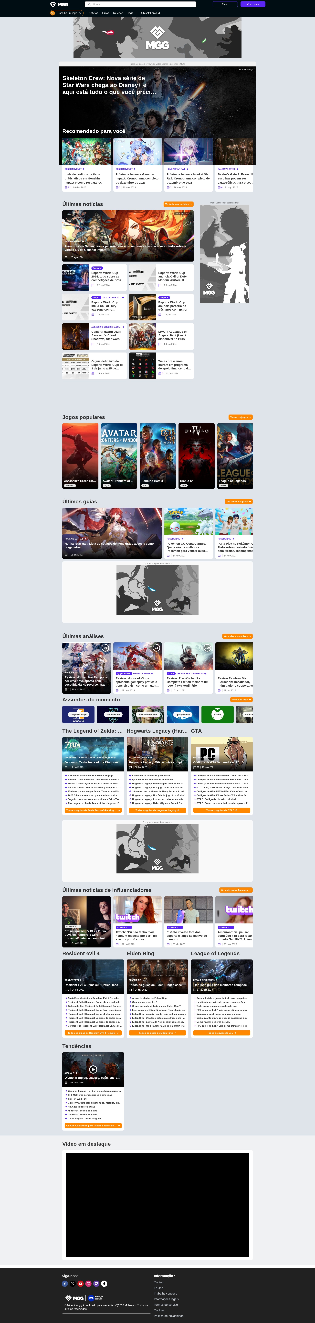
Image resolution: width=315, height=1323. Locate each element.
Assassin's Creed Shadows (105, 327)
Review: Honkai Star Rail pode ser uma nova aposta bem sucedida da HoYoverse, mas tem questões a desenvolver (86, 683)
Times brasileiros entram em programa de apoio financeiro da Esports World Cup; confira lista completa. (174, 368)
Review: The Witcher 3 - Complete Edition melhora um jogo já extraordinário (188, 682)
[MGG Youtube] (80, 1284)
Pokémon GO (173, 539)
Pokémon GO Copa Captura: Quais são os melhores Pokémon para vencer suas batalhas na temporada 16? (187, 549)
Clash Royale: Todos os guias (85, 1118)
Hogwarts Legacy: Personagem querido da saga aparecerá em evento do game (176, 783)
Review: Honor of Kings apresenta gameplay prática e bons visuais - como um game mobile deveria (137, 684)
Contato (159, 1282)
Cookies (159, 1310)
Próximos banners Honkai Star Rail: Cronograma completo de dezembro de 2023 (188, 178)
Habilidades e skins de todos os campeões (221, 1002)
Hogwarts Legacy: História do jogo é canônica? (159, 795)
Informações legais (166, 1299)
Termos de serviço (166, 1304)
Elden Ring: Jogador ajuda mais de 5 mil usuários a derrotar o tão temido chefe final (179, 1014)
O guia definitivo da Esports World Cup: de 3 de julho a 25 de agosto (107, 367)
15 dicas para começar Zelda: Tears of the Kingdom (97, 791)
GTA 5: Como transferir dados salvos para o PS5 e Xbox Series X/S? (234, 803)
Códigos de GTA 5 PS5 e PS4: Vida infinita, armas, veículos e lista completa (239, 791)
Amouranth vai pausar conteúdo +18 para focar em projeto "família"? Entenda (237, 936)
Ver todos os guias (237, 501)
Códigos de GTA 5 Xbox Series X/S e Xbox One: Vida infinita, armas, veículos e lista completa (249, 795)
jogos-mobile (124, 673)
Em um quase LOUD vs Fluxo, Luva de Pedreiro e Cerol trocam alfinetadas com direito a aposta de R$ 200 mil (86, 937)
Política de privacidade (169, 1316)
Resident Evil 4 (73, 980)
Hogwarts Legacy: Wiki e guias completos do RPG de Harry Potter (175, 762)
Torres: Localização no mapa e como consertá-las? (96, 783)
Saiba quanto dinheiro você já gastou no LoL (222, 1018)
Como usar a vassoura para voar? (151, 775)
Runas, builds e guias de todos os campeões (222, 998)
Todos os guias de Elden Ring (156, 1033)
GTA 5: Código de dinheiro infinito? (216, 799)
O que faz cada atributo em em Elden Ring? (156, 1006)
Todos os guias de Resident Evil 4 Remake (92, 1033)
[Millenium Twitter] (73, 1284)
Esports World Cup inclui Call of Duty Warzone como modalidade (104, 308)
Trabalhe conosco (165, 1293)
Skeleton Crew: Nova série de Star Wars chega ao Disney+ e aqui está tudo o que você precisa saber (109, 88)
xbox (171, 673)
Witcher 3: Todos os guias (82, 1114)
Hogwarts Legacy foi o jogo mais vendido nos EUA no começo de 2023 (172, 787)
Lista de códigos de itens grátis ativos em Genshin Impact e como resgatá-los (83, 178)
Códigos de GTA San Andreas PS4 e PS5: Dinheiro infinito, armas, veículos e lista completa (247, 779)
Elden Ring (135, 980)
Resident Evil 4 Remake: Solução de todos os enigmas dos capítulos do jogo (111, 1022)
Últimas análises (83, 636)
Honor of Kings (141, 673)
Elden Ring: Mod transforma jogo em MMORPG (158, 1025)
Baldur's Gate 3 (226, 169)
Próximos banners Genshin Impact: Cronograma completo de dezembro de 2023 (137, 178)
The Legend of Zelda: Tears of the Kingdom (89, 757)
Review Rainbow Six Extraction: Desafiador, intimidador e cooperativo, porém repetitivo (236, 684)
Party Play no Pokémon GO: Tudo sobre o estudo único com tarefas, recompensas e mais (237, 549)
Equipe (158, 1288)
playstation (183, 714)
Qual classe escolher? (144, 1002)
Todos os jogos (239, 417)
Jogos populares (83, 417)
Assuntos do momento (91, 700)
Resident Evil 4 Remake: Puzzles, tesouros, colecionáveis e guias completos (118, 985)
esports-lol (114, 714)
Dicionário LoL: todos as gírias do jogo (219, 1014)
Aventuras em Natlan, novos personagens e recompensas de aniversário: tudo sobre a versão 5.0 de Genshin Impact (125, 248)
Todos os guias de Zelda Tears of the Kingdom (91, 810)
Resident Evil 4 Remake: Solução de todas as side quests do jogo (105, 1018)
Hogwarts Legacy (139, 757)
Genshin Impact (73, 169)
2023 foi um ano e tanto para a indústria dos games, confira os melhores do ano (113, 795)
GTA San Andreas (202, 757)
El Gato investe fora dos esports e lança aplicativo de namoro (187, 936)
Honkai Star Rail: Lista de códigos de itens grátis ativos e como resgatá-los (109, 545)
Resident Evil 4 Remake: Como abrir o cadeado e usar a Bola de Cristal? (108, 1002)
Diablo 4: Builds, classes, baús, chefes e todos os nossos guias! (110, 1077)
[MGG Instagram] (88, 1284)
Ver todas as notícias (177, 204)
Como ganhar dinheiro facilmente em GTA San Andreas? (228, 783)
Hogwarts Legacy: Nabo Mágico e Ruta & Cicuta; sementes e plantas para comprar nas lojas (184, 803)
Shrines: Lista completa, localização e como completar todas (102, 779)
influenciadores (149, 714)
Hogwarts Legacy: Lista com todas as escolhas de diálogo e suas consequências (178, 799)
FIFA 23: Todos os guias (81, 1106)
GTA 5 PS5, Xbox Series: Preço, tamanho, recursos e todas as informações (238, 787)
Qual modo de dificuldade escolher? (152, 779)
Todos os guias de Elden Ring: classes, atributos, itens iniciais (173, 985)
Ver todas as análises (236, 636)
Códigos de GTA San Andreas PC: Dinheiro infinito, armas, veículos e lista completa (252, 762)
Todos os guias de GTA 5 (220, 810)
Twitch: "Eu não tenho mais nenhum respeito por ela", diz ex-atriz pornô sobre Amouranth (136, 938)
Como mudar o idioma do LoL (213, 1022)
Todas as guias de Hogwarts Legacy (156, 810)
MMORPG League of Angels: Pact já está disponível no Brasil (172, 335)
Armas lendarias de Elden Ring (149, 998)
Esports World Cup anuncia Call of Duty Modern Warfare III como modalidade (172, 278)
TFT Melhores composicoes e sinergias (90, 1095)
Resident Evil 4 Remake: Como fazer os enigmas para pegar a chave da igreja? (112, 1010)
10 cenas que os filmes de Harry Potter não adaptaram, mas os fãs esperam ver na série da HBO (185, 791)
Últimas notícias (82, 204)
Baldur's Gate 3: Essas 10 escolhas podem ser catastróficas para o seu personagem (236, 180)
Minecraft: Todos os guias (82, 1110)
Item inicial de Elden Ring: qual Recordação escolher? (162, 1010)
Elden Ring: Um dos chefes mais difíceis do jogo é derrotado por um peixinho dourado (181, 1018)
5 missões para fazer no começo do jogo (90, 775)
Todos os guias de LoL (220, 1033)
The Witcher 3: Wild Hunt (190, 673)
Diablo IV (186, 481)
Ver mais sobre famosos (234, 890)
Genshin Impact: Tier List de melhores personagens (97, 1091)
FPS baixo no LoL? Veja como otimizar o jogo (222, 1010)
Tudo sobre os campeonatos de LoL (217, 1006)
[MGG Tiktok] (104, 1284)
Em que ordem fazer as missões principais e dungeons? (99, 787)
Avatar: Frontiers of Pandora (123, 481)
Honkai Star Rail (176, 169)
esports (97, 268)
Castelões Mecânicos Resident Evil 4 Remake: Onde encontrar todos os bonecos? (114, 998)
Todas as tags (240, 699)
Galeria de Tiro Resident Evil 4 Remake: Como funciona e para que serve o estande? (115, 1006)
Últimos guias (79, 501)
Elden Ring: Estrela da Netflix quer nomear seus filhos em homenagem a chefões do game (182, 1022)
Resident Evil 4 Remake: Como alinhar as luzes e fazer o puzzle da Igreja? (109, 1014)
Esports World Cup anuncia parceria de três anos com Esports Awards (174, 308)
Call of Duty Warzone (111, 297)
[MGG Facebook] (65, 1284)
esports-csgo (79, 714)
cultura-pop (253, 714)
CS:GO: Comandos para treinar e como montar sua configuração (91, 1125)
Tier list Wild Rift (77, 1098)
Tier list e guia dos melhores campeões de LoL (226, 985)
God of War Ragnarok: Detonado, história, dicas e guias (99, 1102)
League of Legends (232, 481)
